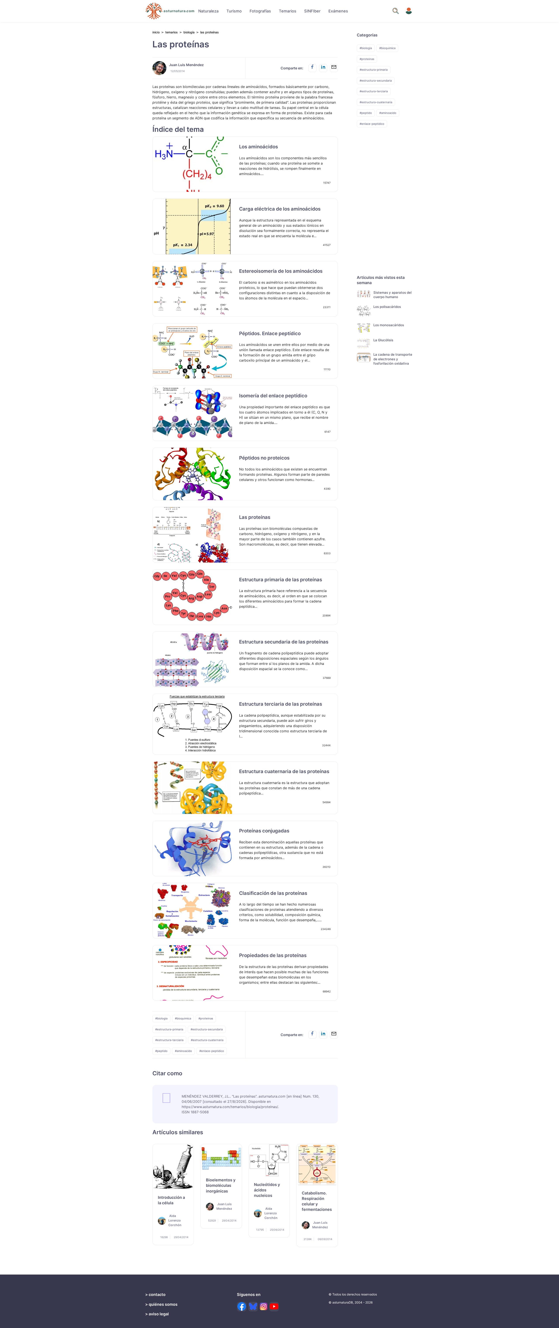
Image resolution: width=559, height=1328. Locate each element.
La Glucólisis (383, 340)
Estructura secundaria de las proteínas (283, 642)
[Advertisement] (377, 208)
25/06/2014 (276, 1229)
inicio (156, 32)
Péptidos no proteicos (264, 458)
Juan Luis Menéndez (186, 65)
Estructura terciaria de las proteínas (280, 704)
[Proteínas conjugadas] (192, 848)
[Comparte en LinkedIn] (323, 68)
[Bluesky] (253, 1306)
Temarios (287, 11)
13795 (259, 1229)
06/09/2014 (324, 1238)
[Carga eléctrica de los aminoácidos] (192, 226)
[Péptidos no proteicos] (192, 474)
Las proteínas (254, 517)
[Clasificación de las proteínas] (192, 910)
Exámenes (338, 11)
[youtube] (274, 1306)
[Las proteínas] (192, 534)
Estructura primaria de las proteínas (280, 579)
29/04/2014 (180, 1237)
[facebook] (242, 1306)
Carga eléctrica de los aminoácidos (280, 209)
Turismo (234, 11)
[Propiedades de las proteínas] (192, 972)
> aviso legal (157, 1314)
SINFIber (312, 11)
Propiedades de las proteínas (273, 955)
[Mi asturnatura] (409, 11)
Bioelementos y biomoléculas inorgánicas (220, 1185)
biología (189, 32)
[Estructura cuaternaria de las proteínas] (192, 788)
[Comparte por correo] (334, 68)
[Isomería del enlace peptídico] (192, 413)
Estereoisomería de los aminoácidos (281, 271)
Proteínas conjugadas (264, 831)
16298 (164, 1237)
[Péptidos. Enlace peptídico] (192, 351)
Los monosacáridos (388, 325)
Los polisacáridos (387, 306)
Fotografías (260, 11)
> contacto (155, 1294)
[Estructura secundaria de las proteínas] (192, 659)
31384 (307, 1238)
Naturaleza (208, 11)
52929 (211, 1220)
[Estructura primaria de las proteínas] (192, 597)
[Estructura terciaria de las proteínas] (192, 724)
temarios (171, 32)
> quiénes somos (161, 1304)
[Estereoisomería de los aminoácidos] (192, 288)
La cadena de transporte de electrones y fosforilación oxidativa (392, 358)
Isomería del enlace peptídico (273, 395)
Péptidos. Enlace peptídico (270, 333)
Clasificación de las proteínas (273, 893)
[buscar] (395, 11)
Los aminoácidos (258, 146)
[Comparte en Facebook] (312, 68)
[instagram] (263, 1306)
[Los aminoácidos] (192, 164)
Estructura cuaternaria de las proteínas (284, 771)
